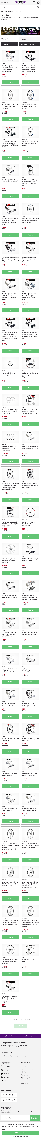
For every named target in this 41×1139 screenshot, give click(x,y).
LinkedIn (6, 1077)
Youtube (6, 1073)
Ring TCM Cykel (10, 1100)
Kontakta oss (25, 1075)
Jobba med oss (25, 1081)
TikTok (6, 1080)
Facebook (7, 1066)
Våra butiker (25, 1072)
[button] (38, 2)
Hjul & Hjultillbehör (9, 11)
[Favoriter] (34, 2)
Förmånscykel (25, 1078)
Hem (2, 11)
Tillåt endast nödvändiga (20, 1136)
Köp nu (10, 82)
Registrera (35, 1118)
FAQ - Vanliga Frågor (27, 1084)
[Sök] (38, 7)
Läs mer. (29, 1056)
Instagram (7, 1070)
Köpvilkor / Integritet (27, 1069)
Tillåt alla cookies (20, 1133)
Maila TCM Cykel (10, 1095)
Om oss (23, 1066)
